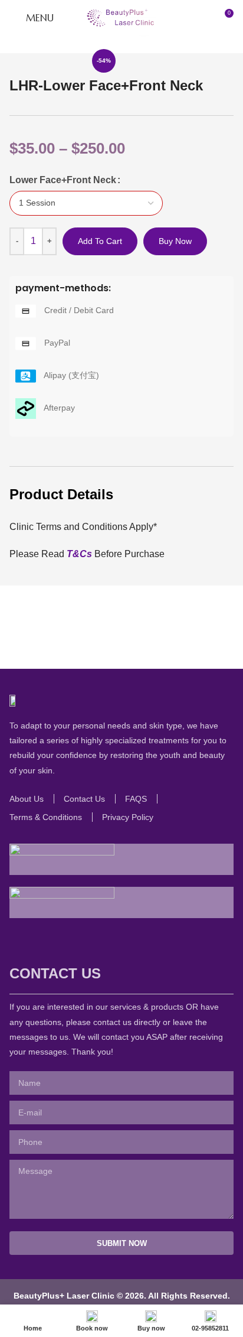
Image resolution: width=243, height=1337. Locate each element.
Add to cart (100, 241)
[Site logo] (121, 17)
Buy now (175, 241)
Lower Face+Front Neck (62, 180)
